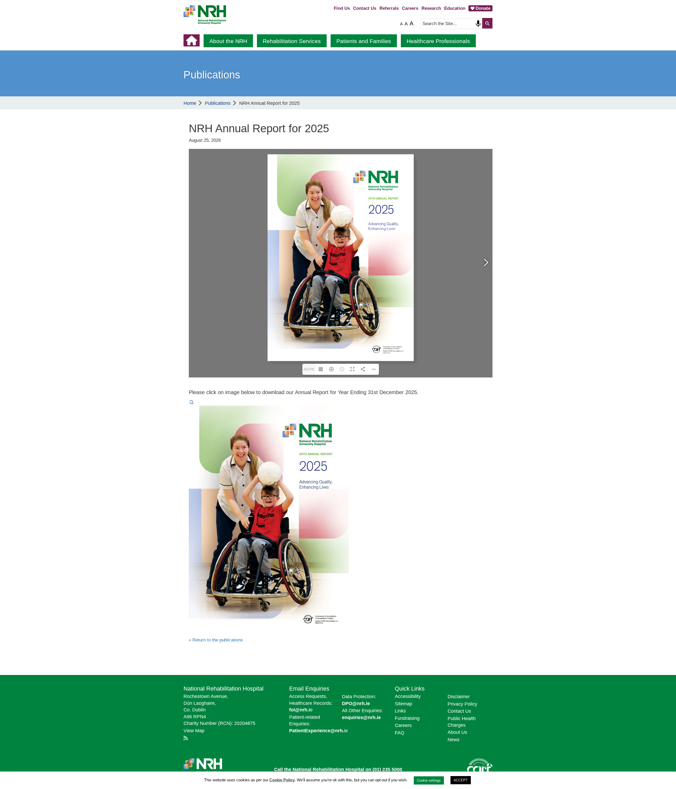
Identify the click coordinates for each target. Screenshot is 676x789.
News (453, 739)
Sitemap (403, 703)
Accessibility (408, 696)
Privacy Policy (462, 704)
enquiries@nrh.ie (361, 717)
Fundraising (407, 718)
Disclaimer (459, 696)
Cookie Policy (282, 780)
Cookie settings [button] (429, 780)
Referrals (389, 8)
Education (454, 8)
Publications (218, 103)
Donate (483, 8)
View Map (194, 730)
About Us (457, 732)
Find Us (342, 8)
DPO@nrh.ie (356, 703)
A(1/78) (309, 369)
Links (400, 711)
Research (431, 8)
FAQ (399, 732)
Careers (410, 8)
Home (190, 103)
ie (318, 730)
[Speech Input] (478, 24)
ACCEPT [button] (461, 780)
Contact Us (364, 8)
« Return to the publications (216, 639)
